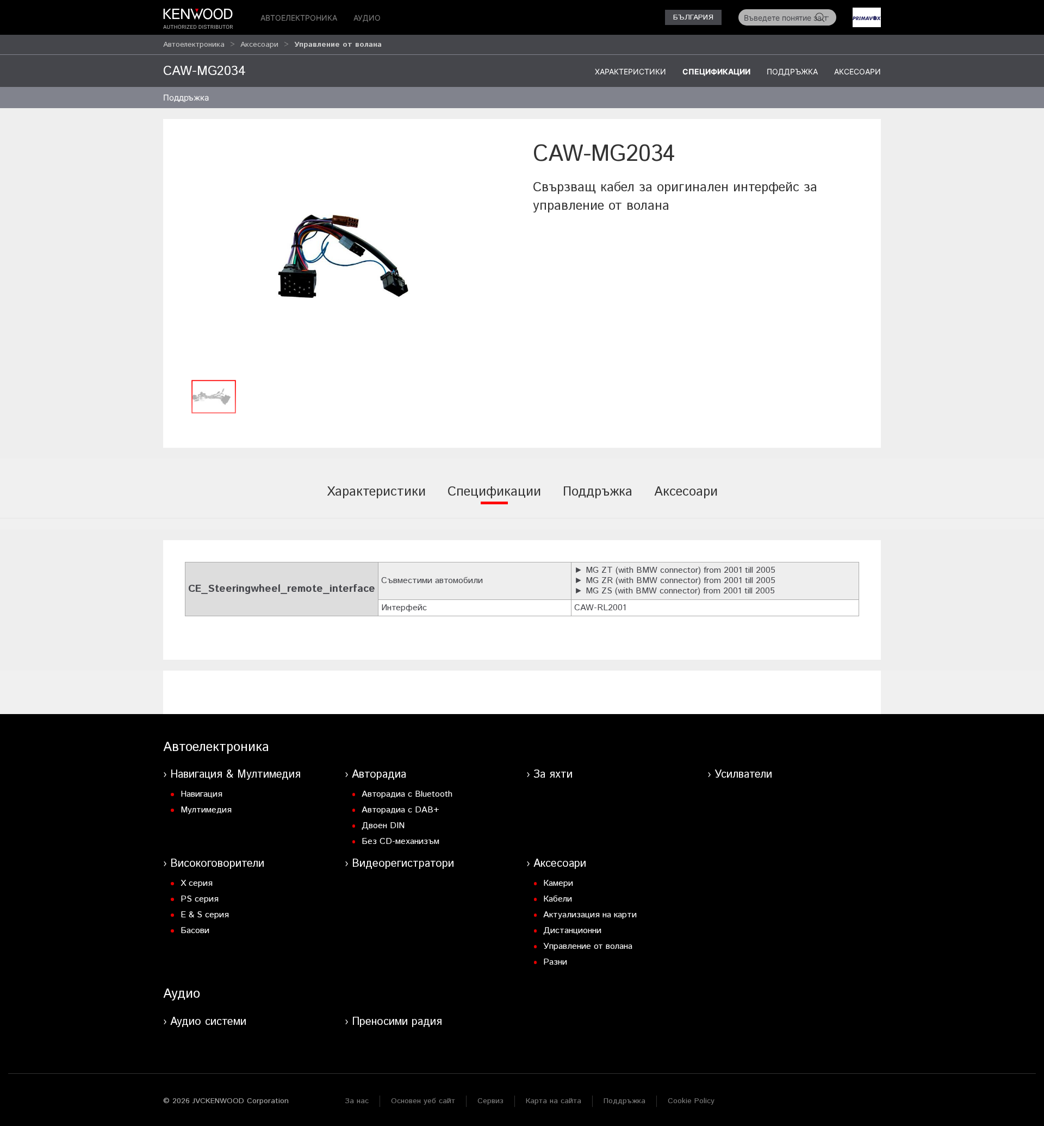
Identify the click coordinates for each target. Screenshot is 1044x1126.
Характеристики (630, 71)
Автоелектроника (298, 17)
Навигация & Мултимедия (235, 775)
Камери (558, 883)
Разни (555, 962)
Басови (195, 930)
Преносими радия (397, 1022)
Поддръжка (792, 71)
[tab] (376, 499)
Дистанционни (572, 930)
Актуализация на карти (590, 915)
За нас (357, 1101)
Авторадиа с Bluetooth (407, 794)
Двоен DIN (383, 826)
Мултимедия (206, 810)
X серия (197, 883)
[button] (342, 256)
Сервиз (490, 1101)
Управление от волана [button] (338, 44)
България (693, 17)
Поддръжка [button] (186, 97)
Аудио (367, 17)
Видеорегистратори (403, 864)
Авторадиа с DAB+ (400, 810)
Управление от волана (587, 946)
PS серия (200, 899)
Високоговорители (217, 864)
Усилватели (743, 775)
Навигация (201, 794)
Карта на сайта (553, 1101)
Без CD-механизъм (400, 841)
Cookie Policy (691, 1101)
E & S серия (205, 915)
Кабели (557, 899)
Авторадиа (379, 775)
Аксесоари (259, 44)
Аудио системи (208, 1022)
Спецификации (716, 71)
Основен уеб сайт (423, 1101)
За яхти (553, 775)
